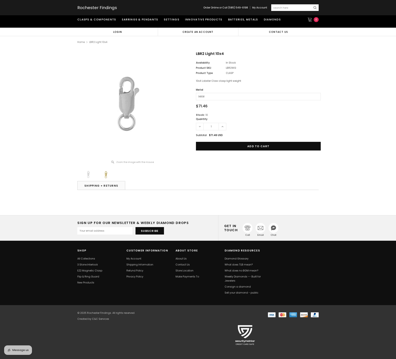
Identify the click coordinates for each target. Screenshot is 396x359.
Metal (199, 89)
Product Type (204, 73)
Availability (203, 62)
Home (81, 42)
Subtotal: (201, 135)
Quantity (201, 119)
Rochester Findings (97, 8)
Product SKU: (204, 68)
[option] (117, 32)
